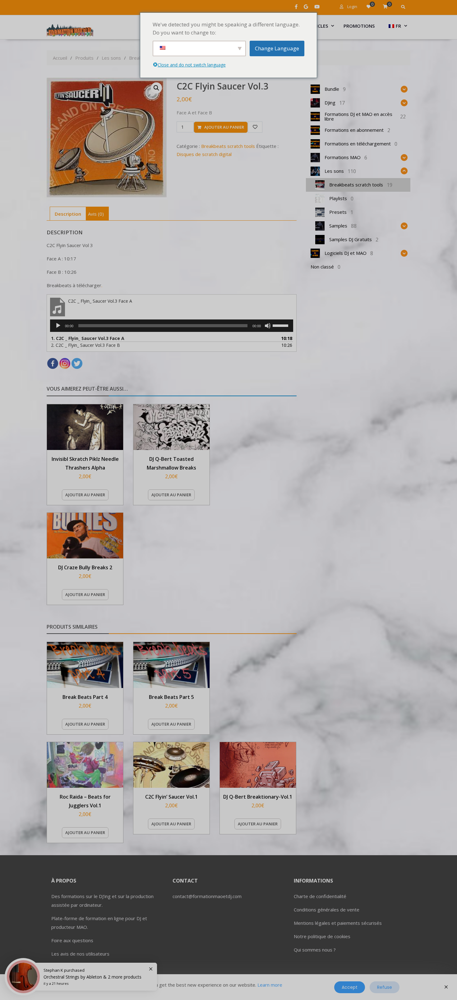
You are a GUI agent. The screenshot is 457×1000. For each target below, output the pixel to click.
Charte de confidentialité (320, 896)
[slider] (281, 325)
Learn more (269, 985)
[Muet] (268, 326)
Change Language (277, 48)
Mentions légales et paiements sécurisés (338, 923)
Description (68, 214)
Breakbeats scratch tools (228, 146)
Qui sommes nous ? (315, 950)
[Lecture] (58, 326)
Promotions (359, 26)
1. (87, 338)
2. (85, 345)
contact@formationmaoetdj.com (207, 896)
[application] (171, 325)
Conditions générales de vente (326, 909)
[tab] (68, 214)
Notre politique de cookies (322, 936)
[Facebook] (52, 363)
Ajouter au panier (224, 127)
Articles (317, 26)
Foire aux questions (72, 940)
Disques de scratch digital (204, 154)
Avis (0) (96, 214)
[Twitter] (77, 363)
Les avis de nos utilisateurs (80, 954)
